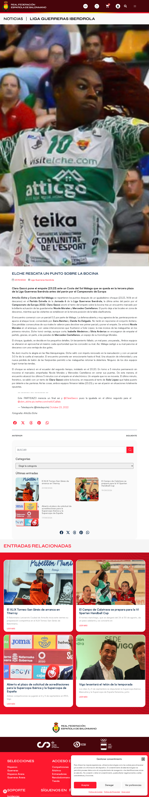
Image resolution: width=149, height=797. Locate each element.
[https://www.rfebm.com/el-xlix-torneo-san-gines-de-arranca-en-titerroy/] (27, 489)
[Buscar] (129, 450)
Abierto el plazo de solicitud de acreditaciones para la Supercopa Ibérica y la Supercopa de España (56, 509)
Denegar (109, 785)
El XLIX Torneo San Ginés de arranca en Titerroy (55, 482)
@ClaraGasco (71, 398)
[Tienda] (97, 6)
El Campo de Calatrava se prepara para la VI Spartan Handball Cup (114, 483)
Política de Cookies (95, 792)
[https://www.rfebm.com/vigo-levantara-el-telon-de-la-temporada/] (110, 657)
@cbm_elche (24, 401)
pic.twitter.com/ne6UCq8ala (46, 401)
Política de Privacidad (112, 792)
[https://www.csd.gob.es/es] (48, 744)
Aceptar (85, 785)
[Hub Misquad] (118, 6)
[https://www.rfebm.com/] (24, 6)
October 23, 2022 (59, 407)
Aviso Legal (125, 792)
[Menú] (135, 6)
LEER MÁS (11, 629)
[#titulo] (5, 791)
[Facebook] (70, 790)
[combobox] (70, 450)
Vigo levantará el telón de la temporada (105, 684)
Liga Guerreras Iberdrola (62, 18)
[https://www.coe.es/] (106, 744)
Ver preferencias (133, 785)
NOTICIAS (13, 18)
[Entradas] (85, 6)
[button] (143, 759)
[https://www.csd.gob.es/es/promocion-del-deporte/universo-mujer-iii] (79, 744)
